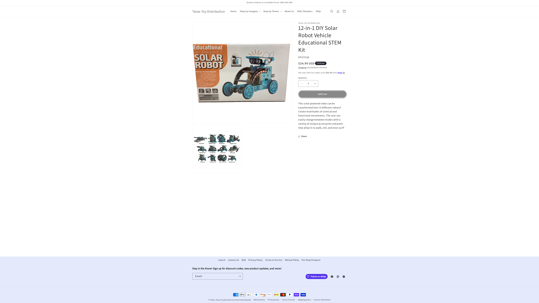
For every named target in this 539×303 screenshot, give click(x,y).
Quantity (302, 78)
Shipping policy (304, 300)
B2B (244, 260)
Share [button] (304, 136)
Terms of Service (273, 260)
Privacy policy (273, 300)
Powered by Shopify (243, 300)
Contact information (322, 300)
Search (221, 260)
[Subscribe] (240, 276)
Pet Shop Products (311, 260)
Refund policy (259, 300)
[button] (250, 11)
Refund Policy (292, 260)
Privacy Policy (255, 260)
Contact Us (233, 260)
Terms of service (288, 300)
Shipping (302, 67)
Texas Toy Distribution (225, 300)
